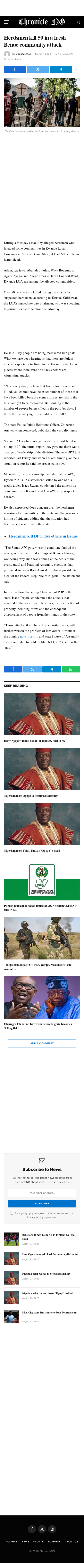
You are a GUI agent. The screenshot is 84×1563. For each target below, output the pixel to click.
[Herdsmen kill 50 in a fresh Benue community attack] (42, 102)
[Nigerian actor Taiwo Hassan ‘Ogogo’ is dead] (42, 824)
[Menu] (6, 22)
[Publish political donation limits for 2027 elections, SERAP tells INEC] (42, 879)
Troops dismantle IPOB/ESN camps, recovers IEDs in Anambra (37, 966)
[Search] (78, 22)
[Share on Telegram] (61, 69)
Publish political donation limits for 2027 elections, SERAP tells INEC (40, 907)
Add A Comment (42, 1043)
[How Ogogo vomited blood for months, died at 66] (42, 714)
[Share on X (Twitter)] (38, 69)
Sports (38, 1541)
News (25, 1541)
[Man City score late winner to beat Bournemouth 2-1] (11, 1316)
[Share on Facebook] (15, 69)
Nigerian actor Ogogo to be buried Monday (31, 795)
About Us (71, 1541)
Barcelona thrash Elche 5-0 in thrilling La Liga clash (48, 1237)
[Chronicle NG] (42, 22)
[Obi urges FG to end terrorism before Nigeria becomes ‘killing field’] (42, 997)
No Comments (65, 53)
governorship (29, 636)
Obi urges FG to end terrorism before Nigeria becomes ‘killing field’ (38, 1026)
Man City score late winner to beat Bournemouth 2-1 (49, 1314)
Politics (12, 1541)
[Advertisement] (42, 187)
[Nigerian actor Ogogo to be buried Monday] (42, 769)
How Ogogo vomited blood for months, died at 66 (34, 740)
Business (54, 1541)
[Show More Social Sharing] (76, 69)
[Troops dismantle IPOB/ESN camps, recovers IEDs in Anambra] (42, 938)
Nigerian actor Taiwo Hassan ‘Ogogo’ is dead (32, 850)
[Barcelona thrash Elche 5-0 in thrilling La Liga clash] (11, 1239)
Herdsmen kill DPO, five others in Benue (43, 536)
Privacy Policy (35, 1217)
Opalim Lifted (23, 53)
